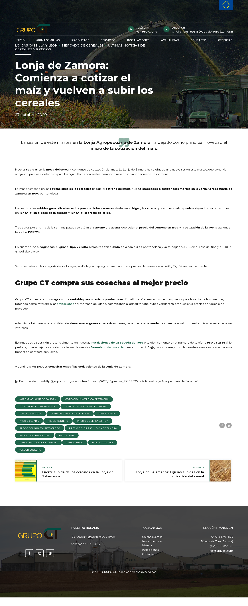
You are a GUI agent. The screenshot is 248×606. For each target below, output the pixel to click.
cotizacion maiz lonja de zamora (87, 399)
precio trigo (74, 442)
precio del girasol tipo (34, 435)
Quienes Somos (152, 537)
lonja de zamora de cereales (70, 413)
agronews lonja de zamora (37, 399)
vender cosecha (30, 449)
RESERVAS (225, 40)
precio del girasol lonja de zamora (93, 428)
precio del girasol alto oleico (39, 428)
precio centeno (58, 421)
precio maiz (66, 435)
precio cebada (29, 421)
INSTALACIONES (138, 40)
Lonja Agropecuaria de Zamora (86, 406)
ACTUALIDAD (170, 40)
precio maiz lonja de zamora (38, 442)
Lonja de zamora (30, 413)
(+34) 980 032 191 (221, 546)
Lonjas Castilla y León (36, 45)
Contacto (148, 554)
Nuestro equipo (152, 541)
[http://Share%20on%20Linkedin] (229, 425)
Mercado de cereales (82, 45)
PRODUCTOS (80, 40)
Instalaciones (150, 549)
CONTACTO (198, 40)
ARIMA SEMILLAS (48, 40)
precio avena (107, 413)
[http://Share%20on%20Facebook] (222, 425)
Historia (147, 545)
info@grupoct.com (221, 550)
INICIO (20, 40)
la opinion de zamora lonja (37, 406)
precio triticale (102, 442)
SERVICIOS (108, 40)
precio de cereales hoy (92, 421)
